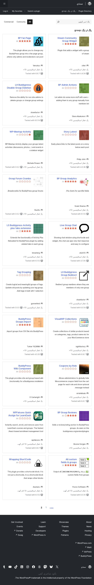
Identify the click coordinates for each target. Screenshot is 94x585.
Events (20, 526)
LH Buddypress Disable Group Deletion (19, 86)
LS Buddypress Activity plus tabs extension (19, 226)
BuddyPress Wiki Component (22, 367)
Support (42, 526)
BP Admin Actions (67, 85)
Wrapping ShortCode (20, 459)
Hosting (88, 531)
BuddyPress (85, 556)
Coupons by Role (68, 365)
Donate (18, 531)
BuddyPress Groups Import (23, 320)
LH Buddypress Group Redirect (69, 273)
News (89, 526)
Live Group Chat (68, 225)
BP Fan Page (24, 38)
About (89, 522)
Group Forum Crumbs (20, 178)
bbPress (87, 551)
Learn (43, 522)
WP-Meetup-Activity (20, 131)
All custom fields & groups (69, 460)
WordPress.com (83, 543)
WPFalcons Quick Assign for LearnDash (19, 414)
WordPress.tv (38, 535)
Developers (41, 531)
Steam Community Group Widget (67, 39)
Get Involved (17, 522)
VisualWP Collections (66, 319)
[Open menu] (4, 3)
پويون (51, 507)
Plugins (65, 531)
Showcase (64, 522)
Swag (19, 535)
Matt (88, 547)
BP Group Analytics (67, 178)
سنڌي (83, 567)
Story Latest (70, 131)
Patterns (65, 535)
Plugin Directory (85, 11)
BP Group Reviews (67, 412)
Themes (65, 526)
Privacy (88, 535)
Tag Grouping (24, 272)
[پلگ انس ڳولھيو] (58, 21)
